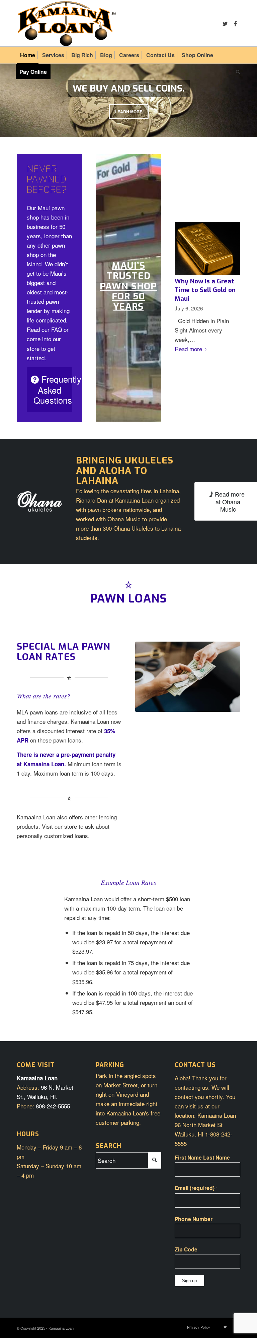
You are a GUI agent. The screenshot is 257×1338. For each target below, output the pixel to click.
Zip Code (186, 1249)
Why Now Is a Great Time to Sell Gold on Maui (205, 290)
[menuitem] (27, 55)
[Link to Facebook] (235, 23)
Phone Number (193, 1219)
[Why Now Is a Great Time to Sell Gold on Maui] (207, 248)
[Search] (236, 71)
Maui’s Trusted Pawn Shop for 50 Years (128, 286)
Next (251, 94)
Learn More (128, 112)
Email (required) (196, 1188)
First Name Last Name (202, 1157)
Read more (188, 349)
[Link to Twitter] (225, 23)
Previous (6, 94)
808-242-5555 (53, 1106)
